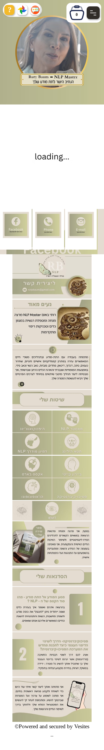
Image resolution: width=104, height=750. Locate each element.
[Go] (93, 12)
